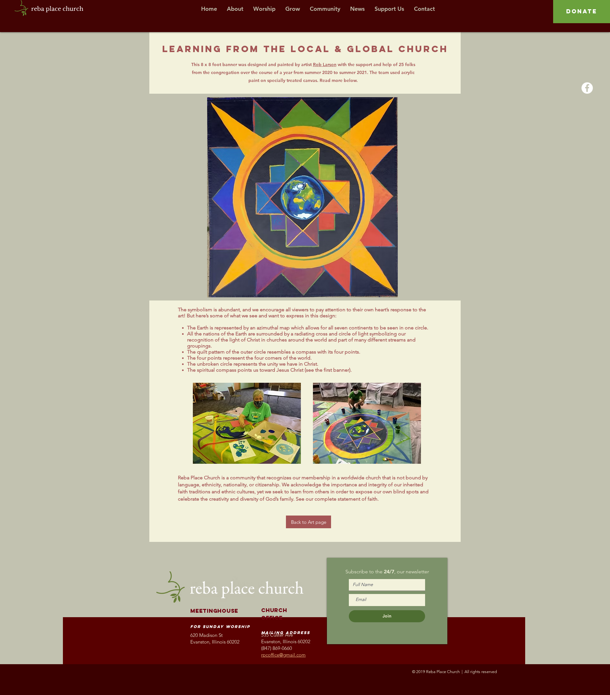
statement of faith (357, 499)
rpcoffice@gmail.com (283, 655)
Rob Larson (324, 64)
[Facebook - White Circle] (587, 88)
